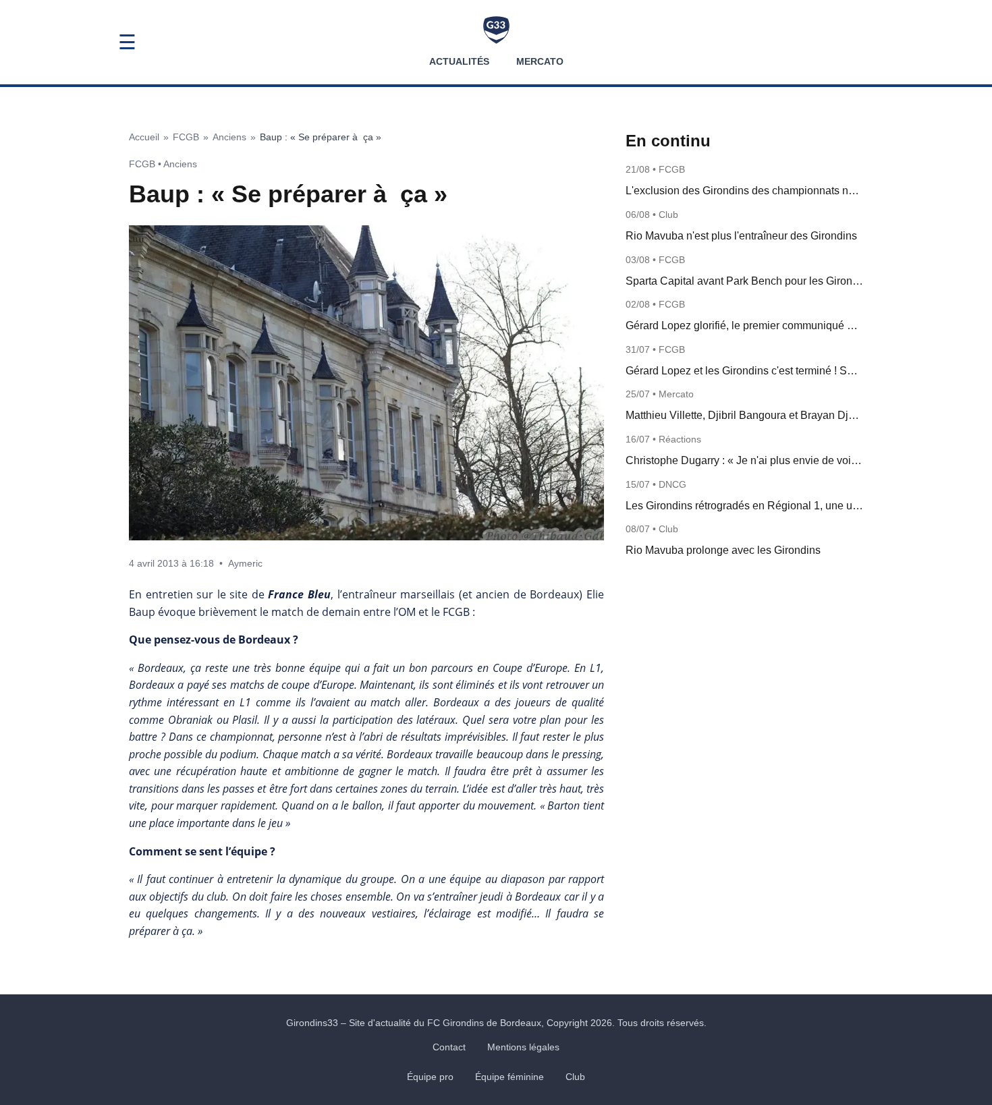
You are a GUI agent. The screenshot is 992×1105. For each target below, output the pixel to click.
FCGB (186, 137)
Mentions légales (523, 1047)
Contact (449, 1047)
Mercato (539, 61)
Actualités (459, 61)
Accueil (144, 137)
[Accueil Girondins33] (496, 30)
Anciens (229, 137)
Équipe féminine (509, 1076)
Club (575, 1076)
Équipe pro (430, 1076)
